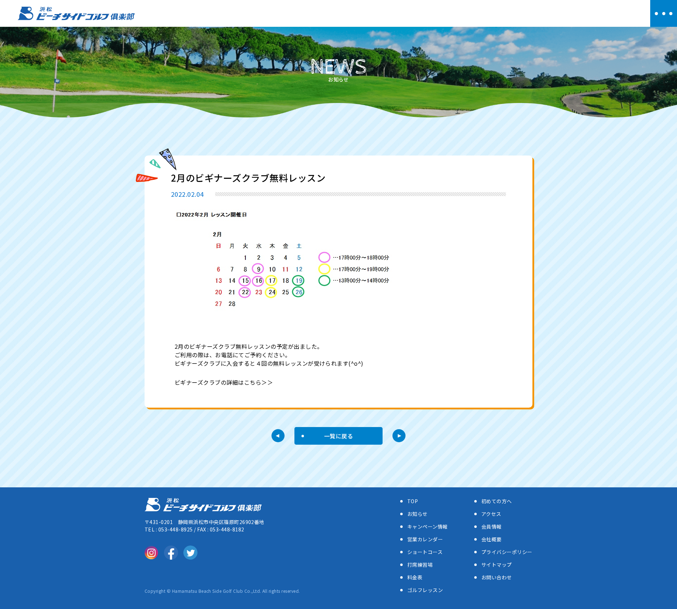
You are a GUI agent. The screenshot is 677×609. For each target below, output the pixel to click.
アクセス (491, 513)
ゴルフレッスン (425, 589)
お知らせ (417, 513)
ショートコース (425, 551)
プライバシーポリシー (506, 551)
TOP (412, 501)
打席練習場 (420, 564)
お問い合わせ (496, 577)
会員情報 (491, 526)
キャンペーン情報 (427, 526)
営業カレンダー (425, 539)
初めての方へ (496, 501)
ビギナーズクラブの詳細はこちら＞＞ (224, 382)
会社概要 (491, 539)
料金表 (414, 577)
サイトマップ (496, 564)
